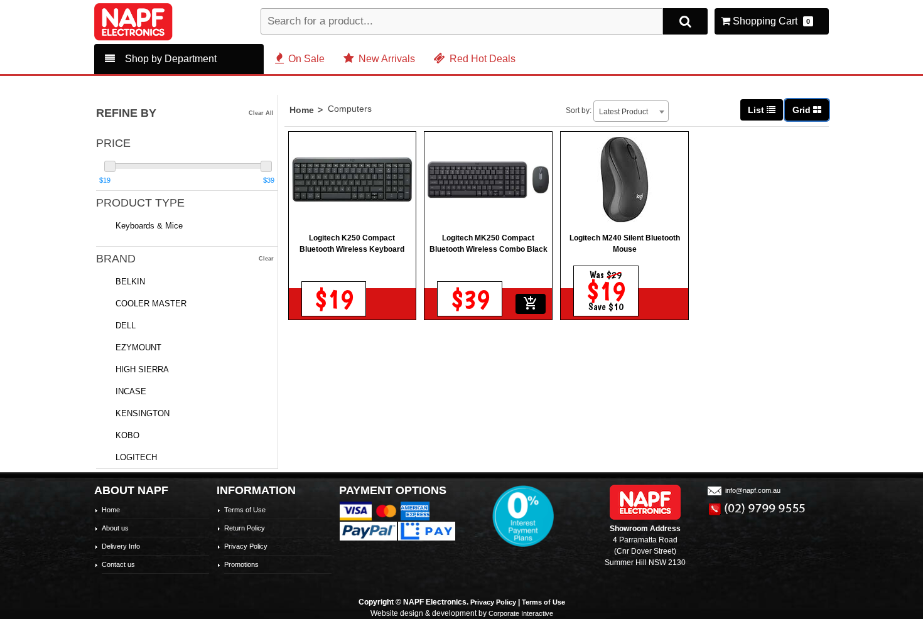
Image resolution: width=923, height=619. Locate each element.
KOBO (127, 435)
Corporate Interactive (520, 613)
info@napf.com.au (752, 490)
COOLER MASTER (151, 303)
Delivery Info (121, 546)
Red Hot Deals (482, 58)
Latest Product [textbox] (623, 111)
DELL (126, 325)
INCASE (131, 391)
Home (301, 110)
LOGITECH (136, 457)
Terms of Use (245, 510)
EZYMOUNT (138, 347)
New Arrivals (387, 58)
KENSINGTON (143, 413)
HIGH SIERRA (142, 369)
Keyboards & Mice (149, 225)
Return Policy (244, 528)
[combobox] (631, 111)
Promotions (241, 564)
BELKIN (130, 281)
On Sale (306, 58)
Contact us (118, 564)
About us (115, 528)
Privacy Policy (245, 546)
